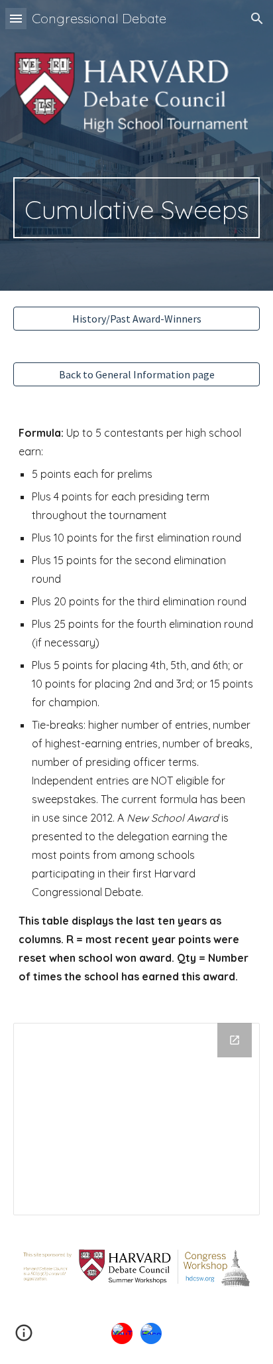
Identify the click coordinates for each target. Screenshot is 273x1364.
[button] (16, 18)
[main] (136, 207)
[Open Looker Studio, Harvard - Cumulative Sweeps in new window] (234, 1040)
